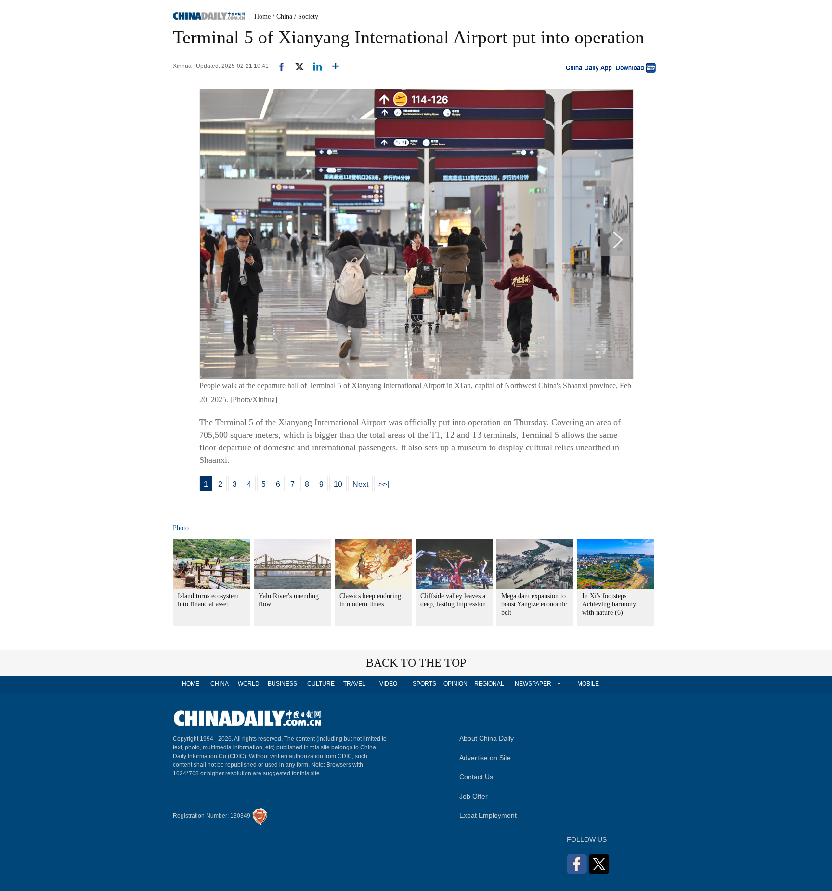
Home (262, 16)
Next (360, 484)
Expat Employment (488, 815)
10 (338, 484)
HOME (190, 684)
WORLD (249, 684)
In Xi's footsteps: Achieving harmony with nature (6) (609, 604)
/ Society (306, 16)
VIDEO (388, 684)
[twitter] (295, 66)
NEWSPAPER (532, 684)
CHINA (219, 684)
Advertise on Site (485, 757)
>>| (383, 484)
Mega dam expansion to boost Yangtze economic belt (534, 604)
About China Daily (486, 738)
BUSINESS (282, 684)
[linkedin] (313, 66)
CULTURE (321, 684)
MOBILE (588, 684)
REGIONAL (489, 684)
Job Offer (473, 796)
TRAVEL (354, 684)
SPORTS (424, 684)
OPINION (455, 684)
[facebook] (278, 66)
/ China (282, 16)
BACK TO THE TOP (416, 662)
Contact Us (476, 777)
